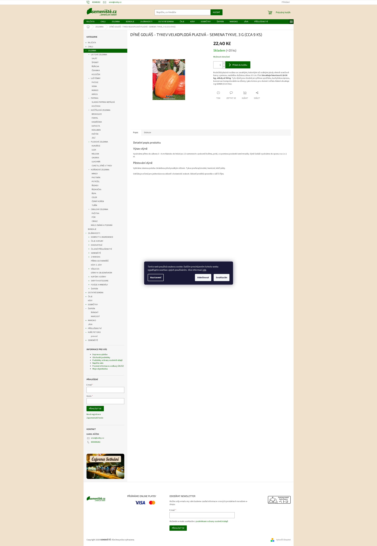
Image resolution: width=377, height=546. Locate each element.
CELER (94, 197)
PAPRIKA (94, 98)
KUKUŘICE (96, 145)
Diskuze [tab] (147, 132)
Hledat (216, 12)
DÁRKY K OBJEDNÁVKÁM (101, 272)
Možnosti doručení (221, 57)
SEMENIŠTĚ (96, 253)
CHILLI (90, 46)
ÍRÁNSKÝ (94, 312)
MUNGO (95, 90)
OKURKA (95, 157)
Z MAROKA (95, 256)
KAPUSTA (96, 126)
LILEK (94, 149)
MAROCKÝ (95, 316)
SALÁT (94, 58)
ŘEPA (94, 193)
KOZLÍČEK (96, 74)
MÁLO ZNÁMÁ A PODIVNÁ (101, 225)
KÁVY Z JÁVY (96, 264)
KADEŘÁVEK (97, 122)
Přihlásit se (95, 408)
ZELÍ (93, 137)
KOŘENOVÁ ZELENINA (100, 169)
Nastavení (155, 277)
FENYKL (95, 118)
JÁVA (90, 324)
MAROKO (92, 320)
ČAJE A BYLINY (97, 241)
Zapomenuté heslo (95, 418)
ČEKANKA (96, 70)
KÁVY (90, 300)
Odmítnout (203, 277)
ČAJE (90, 296)
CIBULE (95, 221)
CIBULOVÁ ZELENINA (99, 209)
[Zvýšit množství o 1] (223, 63)
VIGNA (94, 86)
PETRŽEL (96, 181)
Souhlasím (221, 277)
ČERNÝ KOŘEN (98, 201)
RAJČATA (92, 42)
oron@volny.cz (97, 438)
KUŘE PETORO (94, 332)
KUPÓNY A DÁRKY (98, 276)
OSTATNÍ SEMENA (95, 292)
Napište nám (97, 363)
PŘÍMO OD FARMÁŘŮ (100, 260)
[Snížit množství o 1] (223, 66)
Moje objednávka (100, 368)
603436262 (95, 442)
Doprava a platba (99, 354)
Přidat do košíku (239, 65)
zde (204, 270)
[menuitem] (90, 21)
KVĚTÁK (95, 134)
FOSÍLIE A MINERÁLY (99, 284)
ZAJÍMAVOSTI (94, 233)
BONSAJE (92, 229)
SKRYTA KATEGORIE (99, 280)
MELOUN (95, 153)
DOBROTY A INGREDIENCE (102, 237)
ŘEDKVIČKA (96, 189)
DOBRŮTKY (93, 304)
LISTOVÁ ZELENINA (99, 54)
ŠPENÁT (95, 62)
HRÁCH (95, 94)
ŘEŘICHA (95, 66)
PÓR (94, 217)
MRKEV (95, 173)
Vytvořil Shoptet (283, 539)
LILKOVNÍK (96, 161)
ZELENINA (92, 50)
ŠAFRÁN (94, 288)
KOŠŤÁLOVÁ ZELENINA (100, 110)
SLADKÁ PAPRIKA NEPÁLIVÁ (103, 102)
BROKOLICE (97, 114)
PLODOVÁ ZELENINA (99, 141)
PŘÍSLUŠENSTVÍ (94, 328)
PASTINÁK (96, 177)
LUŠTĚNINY (95, 78)
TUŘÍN (94, 205)
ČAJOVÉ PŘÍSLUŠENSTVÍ (101, 249)
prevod (94, 336)
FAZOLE (95, 82)
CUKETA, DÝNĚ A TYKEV (102, 165)
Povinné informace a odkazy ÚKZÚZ (108, 366)
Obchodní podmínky (101, 357)
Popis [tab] (135, 132)
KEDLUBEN (96, 130)
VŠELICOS (95, 268)
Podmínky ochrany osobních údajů (107, 360)
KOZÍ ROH (96, 106)
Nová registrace (94, 414)
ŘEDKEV (95, 185)
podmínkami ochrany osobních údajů (212, 521)
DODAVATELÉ (96, 245)
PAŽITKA (95, 213)
